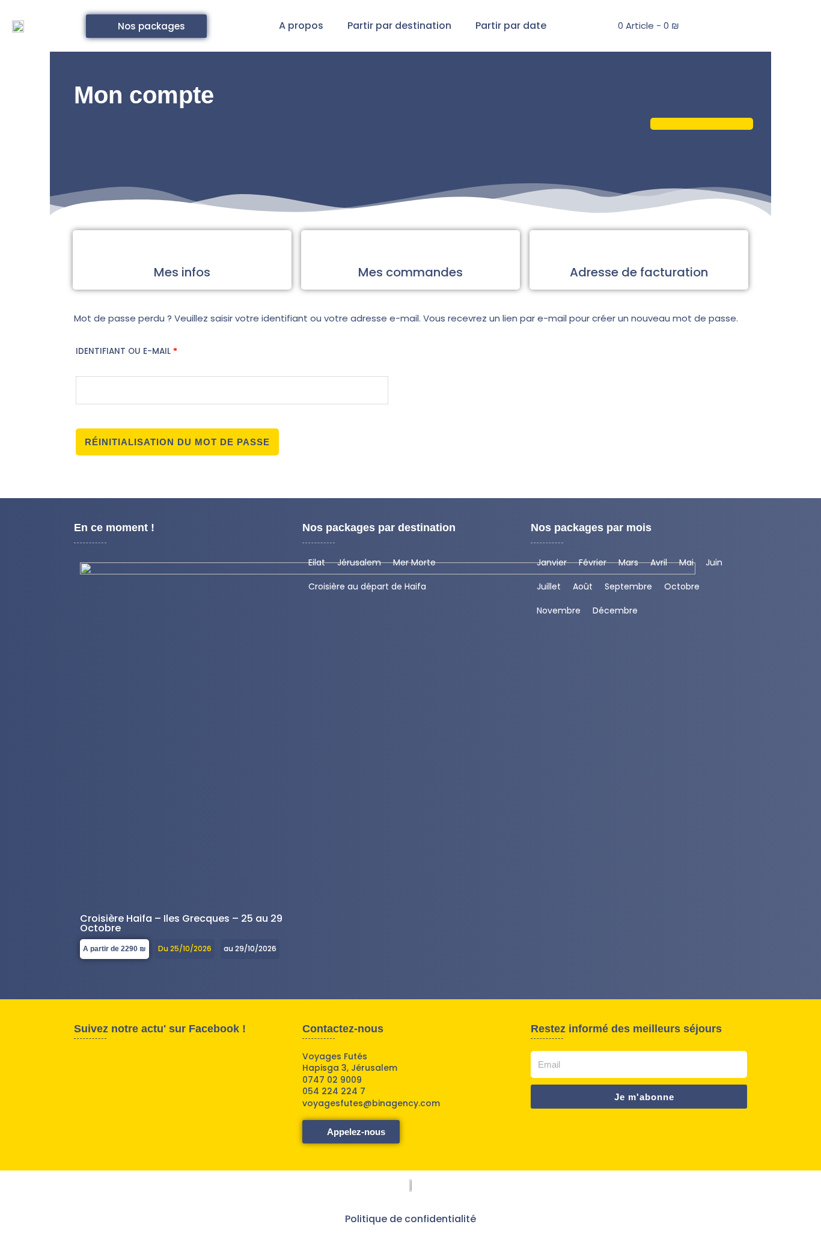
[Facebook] (243, 26)
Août (583, 586)
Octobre (682, 586)
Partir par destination (399, 25)
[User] (715, 26)
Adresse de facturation (639, 272)
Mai (686, 562)
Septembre (628, 586)
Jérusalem (359, 562)
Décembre (615, 610)
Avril (658, 562)
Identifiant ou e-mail (153, 350)
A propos (301, 25)
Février (592, 562)
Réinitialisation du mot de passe (177, 442)
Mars (628, 562)
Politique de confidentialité (410, 1219)
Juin (714, 562)
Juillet (549, 586)
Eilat (316, 562)
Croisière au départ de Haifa (367, 586)
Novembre (559, 610)
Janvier (552, 562)
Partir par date (510, 25)
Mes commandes (410, 272)
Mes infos (182, 272)
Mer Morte (414, 562)
